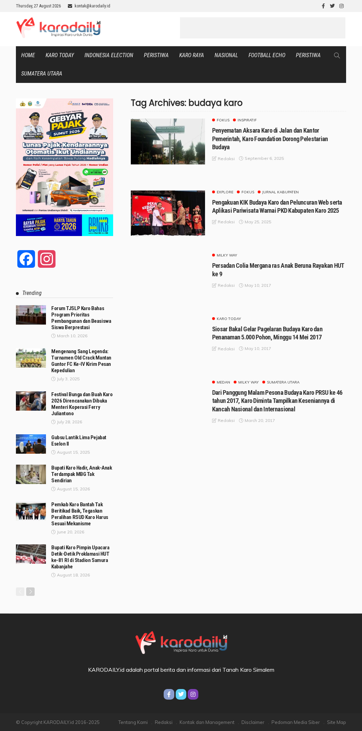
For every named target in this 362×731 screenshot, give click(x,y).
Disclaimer (252, 722)
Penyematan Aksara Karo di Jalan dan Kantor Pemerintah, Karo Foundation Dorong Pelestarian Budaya (270, 139)
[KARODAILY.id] (181, 641)
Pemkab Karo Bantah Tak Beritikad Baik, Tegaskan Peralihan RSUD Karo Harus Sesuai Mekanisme (79, 514)
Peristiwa (156, 55)
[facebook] (323, 6)
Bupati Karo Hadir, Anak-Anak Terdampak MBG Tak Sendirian (81, 474)
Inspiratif (247, 120)
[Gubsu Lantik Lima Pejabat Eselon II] (31, 444)
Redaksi (164, 722)
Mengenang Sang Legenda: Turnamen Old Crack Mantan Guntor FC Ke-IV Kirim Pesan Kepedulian (81, 361)
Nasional (226, 55)
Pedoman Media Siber (296, 722)
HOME (28, 55)
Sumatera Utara (41, 73)
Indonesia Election (108, 55)
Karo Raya (191, 55)
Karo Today (60, 55)
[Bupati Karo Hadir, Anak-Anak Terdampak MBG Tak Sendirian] (31, 474)
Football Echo (267, 55)
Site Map (336, 722)
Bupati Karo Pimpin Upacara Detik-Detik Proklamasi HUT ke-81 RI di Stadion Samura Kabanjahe (80, 557)
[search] (337, 55)
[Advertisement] (262, 27)
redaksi (226, 158)
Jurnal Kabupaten (280, 192)
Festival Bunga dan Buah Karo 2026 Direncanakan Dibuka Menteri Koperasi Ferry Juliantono (81, 404)
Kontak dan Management (207, 722)
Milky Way (227, 255)
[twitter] (332, 6)
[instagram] (341, 6)
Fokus (223, 120)
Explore (225, 192)
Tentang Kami (133, 722)
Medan (223, 382)
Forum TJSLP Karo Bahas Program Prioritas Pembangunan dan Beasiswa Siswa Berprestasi (81, 318)
